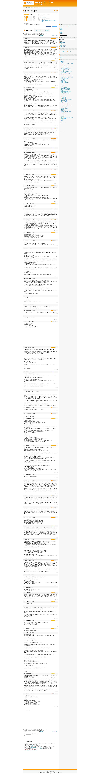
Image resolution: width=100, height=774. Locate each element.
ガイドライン (36, 747)
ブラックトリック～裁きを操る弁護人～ (67, 63)
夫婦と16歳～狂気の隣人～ (65, 89)
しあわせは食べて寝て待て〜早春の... (67, 117)
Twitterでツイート (54, 26)
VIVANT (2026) (63, 110)
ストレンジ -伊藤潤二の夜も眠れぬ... (67, 99)
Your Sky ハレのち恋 (64, 108)
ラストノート (63, 83)
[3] (41, 35)
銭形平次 (62, 116)
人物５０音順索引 (63, 46)
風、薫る (62, 62)
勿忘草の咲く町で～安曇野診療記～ (67, 111)
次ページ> (54, 35)
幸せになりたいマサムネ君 (65, 73)
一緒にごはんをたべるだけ (65, 87)
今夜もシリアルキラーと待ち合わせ (67, 77)
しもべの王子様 (63, 97)
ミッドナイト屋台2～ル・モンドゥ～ (67, 106)
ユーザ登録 (62, 51)
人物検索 (61, 43)
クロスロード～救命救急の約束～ (66, 71)
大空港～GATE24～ (64, 81)
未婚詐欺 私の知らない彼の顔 (66, 91)
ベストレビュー (39, 30)
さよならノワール (64, 70)
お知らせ (61, 32)
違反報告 (41, 748)
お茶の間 (31, 745)
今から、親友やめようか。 (65, 92)
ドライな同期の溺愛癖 (64, 78)
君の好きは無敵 (63, 72)
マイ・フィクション (64, 112)
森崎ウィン (51, 20)
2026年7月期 (62, 61)
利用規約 (32, 747)
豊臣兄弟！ (62, 109)
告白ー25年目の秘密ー (64, 101)
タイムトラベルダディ (64, 107)
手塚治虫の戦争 (63, 118)
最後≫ (57, 35)
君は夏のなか (63, 80)
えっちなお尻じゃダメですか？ (66, 69)
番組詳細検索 (62, 42)
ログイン (69, 51)
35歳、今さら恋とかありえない (66, 68)
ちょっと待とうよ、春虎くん (65, 93)
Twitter (61, 33)
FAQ (40, 747)
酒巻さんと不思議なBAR (65, 82)
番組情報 (47, 30)
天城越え (62, 120)
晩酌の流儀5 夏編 (64, 100)
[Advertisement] (33, 337)
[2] (40, 35)
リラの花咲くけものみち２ (65, 103)
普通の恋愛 (62, 90)
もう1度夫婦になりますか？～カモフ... (67, 67)
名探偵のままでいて (64, 98)
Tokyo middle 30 (63, 74)
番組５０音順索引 (63, 45)
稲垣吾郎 (46, 20)
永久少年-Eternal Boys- (64, 102)
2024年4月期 (44, 17)
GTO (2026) (63, 64)
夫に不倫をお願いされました (65, 88)
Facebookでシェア (48, 26)
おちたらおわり (63, 79)
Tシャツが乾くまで (64, 96)
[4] (42, 35)
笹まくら (62, 119)
